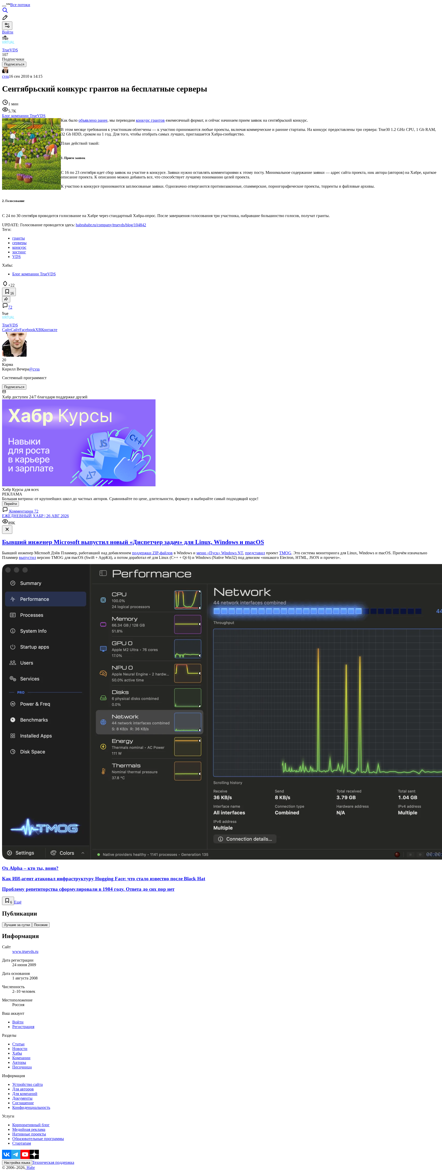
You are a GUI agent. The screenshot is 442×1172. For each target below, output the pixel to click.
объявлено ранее (93, 120)
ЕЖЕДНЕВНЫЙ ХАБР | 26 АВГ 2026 (35, 516)
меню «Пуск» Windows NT (219, 553)
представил (255, 553)
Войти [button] (7, 32)
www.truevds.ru (25, 951)
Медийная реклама (28, 1129)
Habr (30, 1167)
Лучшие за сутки (17, 925)
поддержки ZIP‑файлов (152, 553)
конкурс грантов (150, 120)
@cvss (34, 369)
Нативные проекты (29, 1134)
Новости (19, 1048)
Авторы (19, 1062)
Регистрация (23, 1026)
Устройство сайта (27, 1084)
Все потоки (20, 5)
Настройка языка (17, 1163)
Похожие (41, 925)
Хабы (17, 1053)
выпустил (27, 557)
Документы (22, 1098)
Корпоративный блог (31, 1125)
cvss (5, 76)
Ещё (17, 902)
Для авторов (23, 1089)
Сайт (6, 330)
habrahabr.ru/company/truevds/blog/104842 (111, 225)
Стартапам (21, 1143)
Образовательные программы (38, 1138)
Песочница (22, 1067)
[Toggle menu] (4, 6)
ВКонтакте (47, 330)
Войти (18, 1022)
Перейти (10, 504)
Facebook (27, 330)
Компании (21, 1058)
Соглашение (23, 1103)
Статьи (18, 1044)
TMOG (285, 553)
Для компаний (24, 1093)
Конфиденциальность (31, 1107)
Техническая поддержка (53, 1162)
